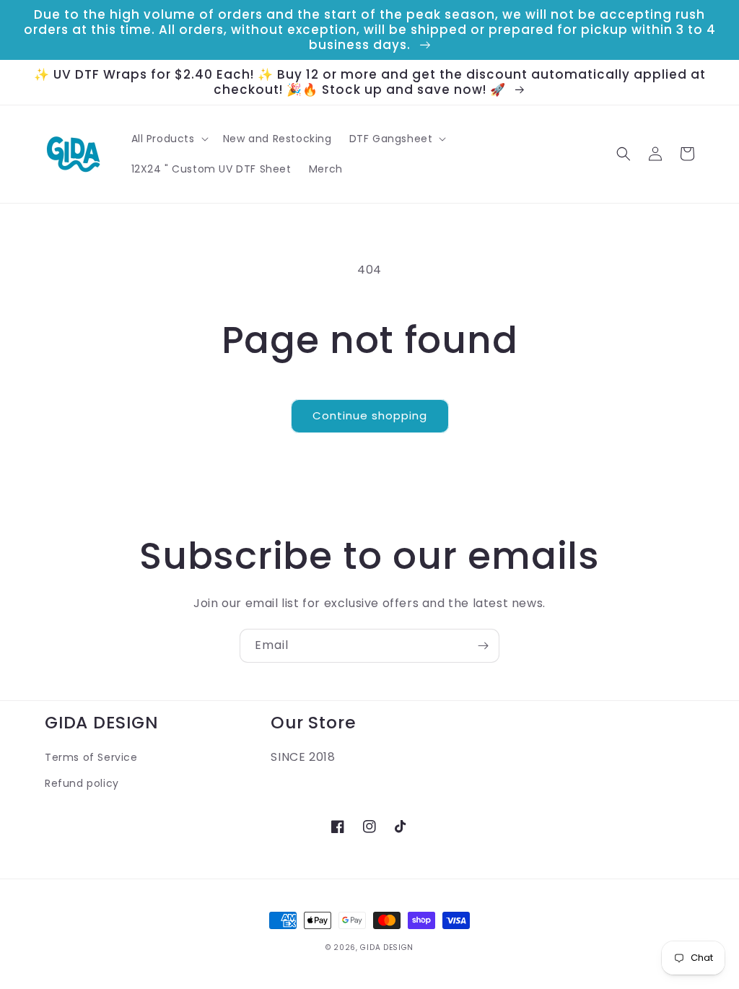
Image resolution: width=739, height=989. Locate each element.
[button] (168, 138)
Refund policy (82, 783)
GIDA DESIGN (387, 947)
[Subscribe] (483, 646)
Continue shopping (369, 415)
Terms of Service (91, 757)
